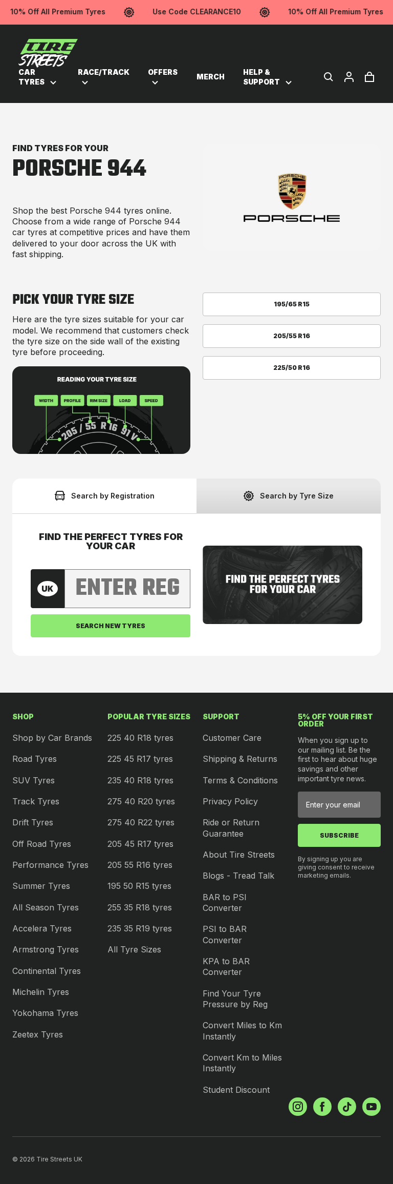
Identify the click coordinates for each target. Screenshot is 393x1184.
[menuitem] (38, 77)
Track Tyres (35, 801)
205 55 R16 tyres (139, 865)
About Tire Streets (239, 854)
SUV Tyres (33, 780)
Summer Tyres (41, 886)
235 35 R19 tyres (139, 928)
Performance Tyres (50, 865)
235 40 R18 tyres (140, 780)
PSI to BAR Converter (225, 934)
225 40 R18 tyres (140, 738)
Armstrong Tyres (45, 949)
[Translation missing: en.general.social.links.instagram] (298, 1106)
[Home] (48, 53)
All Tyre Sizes (134, 949)
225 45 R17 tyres (140, 759)
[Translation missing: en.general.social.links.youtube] (371, 1106)
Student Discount (236, 1090)
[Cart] (369, 77)
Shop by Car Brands (52, 738)
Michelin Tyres (40, 992)
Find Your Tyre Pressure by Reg (235, 998)
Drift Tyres (32, 822)
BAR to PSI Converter (225, 902)
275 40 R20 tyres (141, 801)
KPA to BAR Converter (226, 966)
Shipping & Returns (240, 759)
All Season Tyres (45, 907)
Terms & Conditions (240, 780)
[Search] (328, 77)
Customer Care (232, 738)
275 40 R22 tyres (140, 822)
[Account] (349, 77)
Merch (210, 76)
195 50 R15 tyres (139, 886)
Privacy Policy (230, 801)
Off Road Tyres (41, 844)
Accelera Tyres (42, 928)
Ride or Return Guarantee (231, 827)
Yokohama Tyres (45, 1013)
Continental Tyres (46, 971)
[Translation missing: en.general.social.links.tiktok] (347, 1106)
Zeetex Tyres (37, 1034)
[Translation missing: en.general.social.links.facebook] (322, 1106)
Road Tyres (34, 759)
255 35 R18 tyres (139, 907)
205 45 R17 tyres (140, 844)
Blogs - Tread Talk (238, 875)
